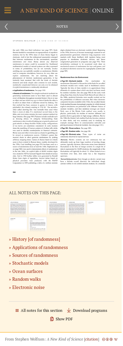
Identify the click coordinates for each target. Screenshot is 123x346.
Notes (62, 26)
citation (91, 339)
